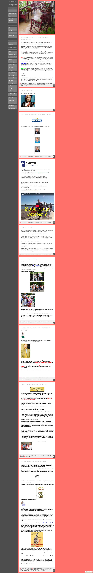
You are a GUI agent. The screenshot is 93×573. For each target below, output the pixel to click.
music (33, 322)
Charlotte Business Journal (12, 65)
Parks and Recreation (43, 322)
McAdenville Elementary (12, 86)
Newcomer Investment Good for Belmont (34, 385)
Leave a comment (31, 83)
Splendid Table (11, 44)
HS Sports (30, 84)
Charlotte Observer (11, 67)
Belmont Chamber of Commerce (13, 56)
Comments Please (11, 22)
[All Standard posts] (54, 85)
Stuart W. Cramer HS (11, 100)
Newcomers (36, 322)
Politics (23, 379)
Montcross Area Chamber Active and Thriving (36, 114)
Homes (30, 322)
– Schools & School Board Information (11, 20)
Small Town (22, 456)
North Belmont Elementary (12, 91)
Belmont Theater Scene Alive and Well (33, 461)
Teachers (30, 570)
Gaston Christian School (12, 72)
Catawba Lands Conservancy (12, 62)
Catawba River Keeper (12, 64)
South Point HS (11, 97)
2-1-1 (9, 49)
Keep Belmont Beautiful (12, 83)
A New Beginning (26, 227)
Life (31, 322)
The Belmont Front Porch (12, 2)
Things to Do (34, 570)
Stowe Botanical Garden (12, 98)
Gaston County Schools (12, 78)
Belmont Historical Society (12, 57)
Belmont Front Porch (39, 83)
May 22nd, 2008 (24, 321)
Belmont (10, 51)
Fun (24, 569)
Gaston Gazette (11, 80)
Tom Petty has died (27, 90)
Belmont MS (10, 59)
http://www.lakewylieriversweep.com (41, 172)
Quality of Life (49, 455)
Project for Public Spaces (29, 379)
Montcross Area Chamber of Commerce (29, 125)
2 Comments (30, 568)
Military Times (10, 88)
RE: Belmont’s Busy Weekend (30, 259)
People (48, 322)
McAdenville (10, 85)
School (47, 569)
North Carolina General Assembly (12, 93)
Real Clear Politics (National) (12, 42)
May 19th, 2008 (24, 568)
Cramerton (45, 83)
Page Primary (10, 95)
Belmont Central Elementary (12, 54)
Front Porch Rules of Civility (12, 13)
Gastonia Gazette (22, 84)
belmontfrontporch (23, 85)
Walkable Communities (12, 108)
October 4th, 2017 (24, 83)
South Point (22, 570)
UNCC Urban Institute (11, 105)
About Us (10, 11)
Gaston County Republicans (12, 77)
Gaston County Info (11, 75)
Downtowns (26, 322)
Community (47, 321)
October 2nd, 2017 (24, 109)
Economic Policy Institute (12, 70)
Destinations (22, 322)
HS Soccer (27, 84)
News (39, 322)
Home (9, 10)
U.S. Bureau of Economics (12, 103)
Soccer (33, 84)
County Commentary (11, 18)
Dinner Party (22, 569)
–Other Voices (10, 16)
